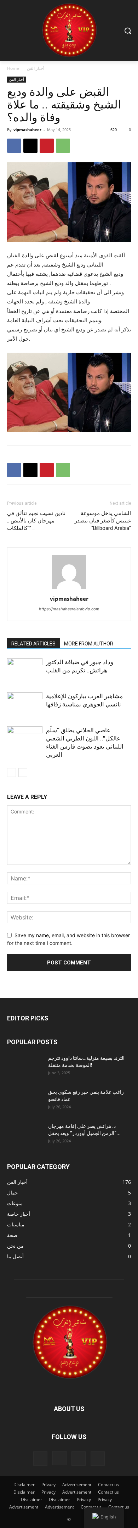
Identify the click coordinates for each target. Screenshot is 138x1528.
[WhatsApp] (63, 146)
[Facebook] (14, 146)
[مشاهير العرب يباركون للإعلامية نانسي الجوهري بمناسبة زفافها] (24, 704)
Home (13, 68)
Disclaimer (24, 1485)
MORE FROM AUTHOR (88, 644)
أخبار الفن (35, 68)
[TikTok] (78, 1458)
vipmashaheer (27, 129)
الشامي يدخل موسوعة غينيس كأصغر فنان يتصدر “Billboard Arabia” (103, 520)
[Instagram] (59, 1458)
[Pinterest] (47, 146)
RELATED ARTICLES (33, 644)
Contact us (108, 1485)
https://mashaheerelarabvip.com (69, 608)
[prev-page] (11, 772)
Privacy (48, 1485)
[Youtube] (98, 1458)
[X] (30, 146)
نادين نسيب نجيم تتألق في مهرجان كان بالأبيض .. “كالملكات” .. (36, 520)
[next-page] (22, 772)
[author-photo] (69, 589)
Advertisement (76, 1485)
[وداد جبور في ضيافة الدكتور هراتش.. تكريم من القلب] (24, 670)
